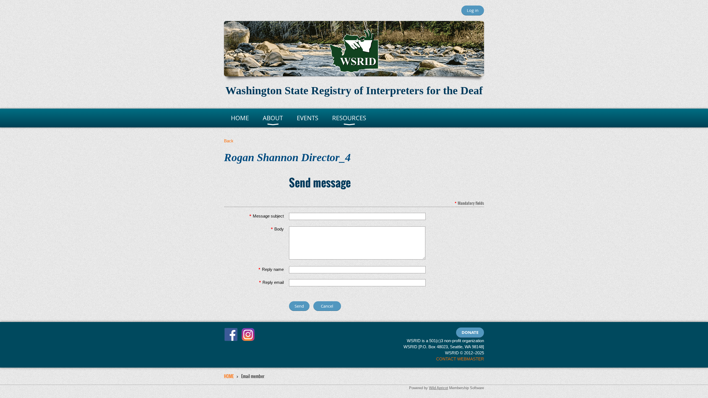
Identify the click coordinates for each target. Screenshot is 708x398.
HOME (229, 376)
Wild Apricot (438, 388)
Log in (472, 10)
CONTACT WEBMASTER (460, 359)
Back (228, 140)
